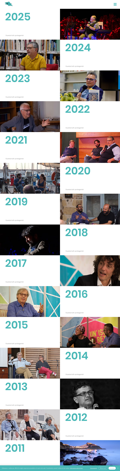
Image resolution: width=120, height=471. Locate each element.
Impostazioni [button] (93, 468)
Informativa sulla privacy (76, 468)
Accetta (112, 468)
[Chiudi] (118, 468)
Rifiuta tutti (103, 468)
